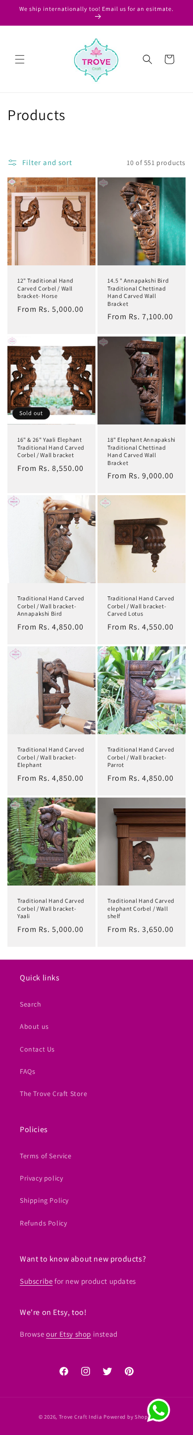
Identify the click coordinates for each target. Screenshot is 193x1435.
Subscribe (36, 1281)
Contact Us (37, 1049)
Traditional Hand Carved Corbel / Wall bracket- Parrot (141, 757)
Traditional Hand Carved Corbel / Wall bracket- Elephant (51, 757)
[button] (20, 59)
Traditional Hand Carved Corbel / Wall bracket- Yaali (51, 908)
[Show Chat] (161, 1410)
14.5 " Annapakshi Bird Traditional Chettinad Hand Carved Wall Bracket (138, 292)
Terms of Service (46, 1155)
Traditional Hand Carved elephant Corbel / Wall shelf (141, 908)
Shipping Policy (44, 1200)
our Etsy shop (68, 1334)
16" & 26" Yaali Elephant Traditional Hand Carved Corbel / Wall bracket (51, 447)
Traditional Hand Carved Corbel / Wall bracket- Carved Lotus (141, 605)
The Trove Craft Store (54, 1093)
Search (31, 1004)
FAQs (27, 1071)
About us (34, 1026)
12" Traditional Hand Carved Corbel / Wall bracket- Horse (45, 288)
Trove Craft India (80, 1416)
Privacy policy (41, 1178)
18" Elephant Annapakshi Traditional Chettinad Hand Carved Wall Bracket (141, 451)
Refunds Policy (43, 1223)
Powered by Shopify (128, 1416)
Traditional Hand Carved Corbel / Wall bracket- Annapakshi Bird (51, 605)
